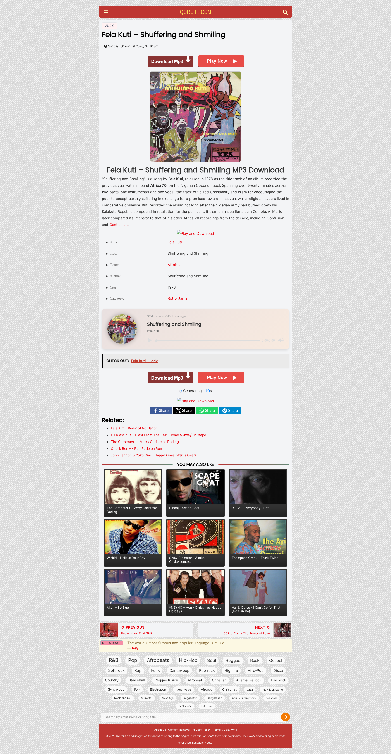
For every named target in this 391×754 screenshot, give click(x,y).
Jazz (250, 689)
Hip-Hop (188, 660)
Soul (211, 660)
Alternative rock (248, 680)
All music (122, 736)
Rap (137, 670)
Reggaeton (190, 698)
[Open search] (285, 12)
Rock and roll (122, 698)
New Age (168, 698)
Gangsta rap (214, 698)
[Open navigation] (106, 13)
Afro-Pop (256, 670)
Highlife (231, 670)
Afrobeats (158, 660)
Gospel (275, 660)
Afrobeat (175, 264)
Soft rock (116, 670)
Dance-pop (179, 670)
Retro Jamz (177, 298)
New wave (183, 689)
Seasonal (271, 698)
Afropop (206, 689)
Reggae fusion (166, 680)
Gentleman (118, 224)
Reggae (233, 660)
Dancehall (136, 680)
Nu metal (146, 698)
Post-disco (185, 706)
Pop (132, 660)
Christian (219, 680)
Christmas (229, 689)
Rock (255, 660)
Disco (278, 670)
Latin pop (206, 706)
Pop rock (207, 670)
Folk (137, 689)
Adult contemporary (244, 698)
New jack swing (273, 689)
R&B (113, 660)
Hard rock (278, 680)
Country (112, 680)
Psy (135, 648)
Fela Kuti (175, 242)
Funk (155, 670)
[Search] (285, 717)
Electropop (158, 689)
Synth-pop (116, 689)
